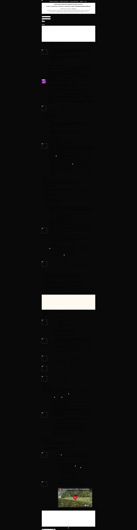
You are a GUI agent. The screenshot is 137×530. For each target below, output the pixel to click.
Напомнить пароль (45, 22)
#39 (61, 453)
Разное (43, 24)
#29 (44, 269)
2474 (52, 111)
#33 (61, 355)
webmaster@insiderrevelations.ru (83, 6)
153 (46, 84)
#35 (61, 376)
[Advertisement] (68, 33)
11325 (52, 487)
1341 (46, 55)
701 (46, 111)
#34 (61, 363)
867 (52, 325)
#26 (44, 176)
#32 (54, 329)
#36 (44, 383)
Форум (81, 1)
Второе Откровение (64, 1)
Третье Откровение (74, 1)
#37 (52, 395)
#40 (58, 459)
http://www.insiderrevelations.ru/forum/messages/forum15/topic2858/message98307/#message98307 (63, 72)
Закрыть (94, 15)
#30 (44, 310)
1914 (46, 149)
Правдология (74, 8)
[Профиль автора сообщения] (44, 54)
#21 (51, 45)
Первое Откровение (53, 1)
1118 (46, 233)
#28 (60, 262)
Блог (85, 1)
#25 (50, 119)
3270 (46, 487)
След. (51, 25)
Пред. (46, 25)
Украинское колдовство (62, 486)
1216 (46, 325)
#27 (50, 204)
